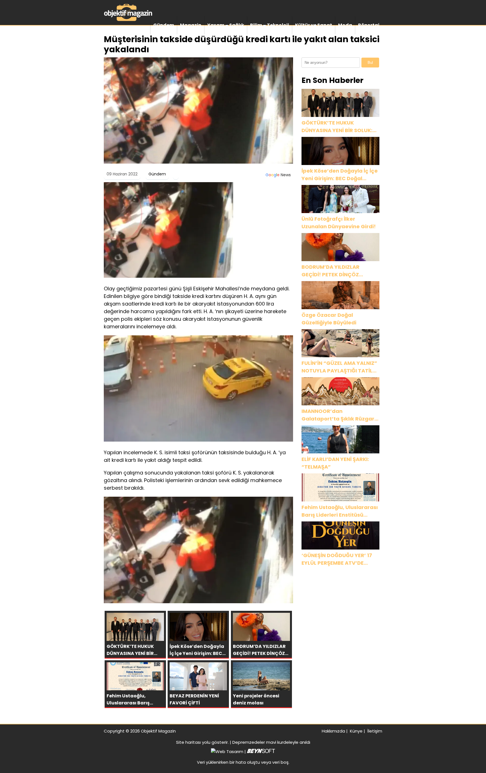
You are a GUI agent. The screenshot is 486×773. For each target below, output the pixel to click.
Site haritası (188, 742)
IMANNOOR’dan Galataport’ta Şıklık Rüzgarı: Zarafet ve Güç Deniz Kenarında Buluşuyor (339, 415)
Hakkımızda (333, 731)
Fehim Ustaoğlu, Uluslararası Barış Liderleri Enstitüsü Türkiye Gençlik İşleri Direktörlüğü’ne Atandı (340, 511)
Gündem (163, 25)
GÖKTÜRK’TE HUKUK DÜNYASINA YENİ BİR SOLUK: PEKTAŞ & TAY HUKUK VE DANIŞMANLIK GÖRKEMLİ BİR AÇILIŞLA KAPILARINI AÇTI (337, 126)
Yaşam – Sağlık (225, 25)
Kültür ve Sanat (313, 25)
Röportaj (368, 25)
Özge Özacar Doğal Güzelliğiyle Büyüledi (329, 318)
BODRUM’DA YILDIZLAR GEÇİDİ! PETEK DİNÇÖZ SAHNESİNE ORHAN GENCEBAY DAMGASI (340, 270)
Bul (370, 62)
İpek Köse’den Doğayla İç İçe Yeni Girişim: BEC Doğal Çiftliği (340, 174)
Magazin (190, 25)
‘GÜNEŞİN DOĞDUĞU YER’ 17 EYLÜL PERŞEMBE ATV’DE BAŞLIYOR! (337, 559)
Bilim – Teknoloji (269, 25)
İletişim (374, 731)
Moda (345, 25)
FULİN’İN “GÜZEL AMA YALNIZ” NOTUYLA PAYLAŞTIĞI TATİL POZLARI (339, 367)
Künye (356, 731)
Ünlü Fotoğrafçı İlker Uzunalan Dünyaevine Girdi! (339, 222)
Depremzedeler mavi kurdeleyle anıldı (271, 742)
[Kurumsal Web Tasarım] (261, 751)
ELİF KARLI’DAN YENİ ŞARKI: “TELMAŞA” (335, 463)
